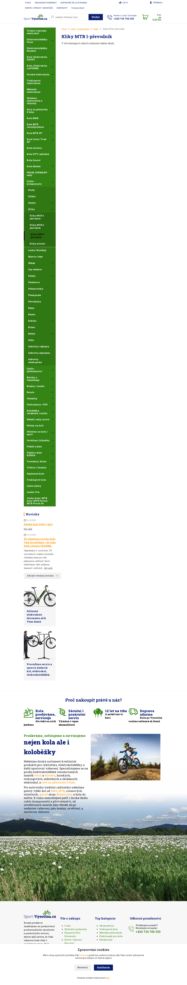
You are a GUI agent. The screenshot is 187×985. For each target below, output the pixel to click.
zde (107, 977)
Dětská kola (105, 939)
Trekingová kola (108, 929)
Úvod (64, 29)
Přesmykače (34, 295)
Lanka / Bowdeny (37, 250)
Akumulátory (106, 925)
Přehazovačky (35, 288)
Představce (34, 282)
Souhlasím (103, 967)
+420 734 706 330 (124, 18)
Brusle (30, 392)
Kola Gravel (33, 160)
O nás (67, 925)
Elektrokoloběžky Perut (37, 40)
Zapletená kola (35, 473)
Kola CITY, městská (38, 154)
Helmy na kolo (35, 425)
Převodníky (34, 301)
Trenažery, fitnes (36, 461)
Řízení (31, 327)
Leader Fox (33, 492)
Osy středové (35, 269)
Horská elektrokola (38, 74)
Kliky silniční (37, 243)
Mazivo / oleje (35, 256)
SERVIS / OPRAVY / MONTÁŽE (39, 8)
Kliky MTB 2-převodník (37, 226)
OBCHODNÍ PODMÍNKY (46, 2)
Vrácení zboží (77, 8)
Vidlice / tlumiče (36, 467)
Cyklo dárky (34, 485)
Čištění (32, 196)
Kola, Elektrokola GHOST (37, 58)
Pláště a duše (34, 446)
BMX (54, 791)
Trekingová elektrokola (33, 82)
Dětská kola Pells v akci (38, 524)
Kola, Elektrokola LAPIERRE (37, 67)
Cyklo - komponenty (34, 182)
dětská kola (64, 794)
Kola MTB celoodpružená (35, 125)
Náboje (31, 263)
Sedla (31, 340)
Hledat (96, 17)
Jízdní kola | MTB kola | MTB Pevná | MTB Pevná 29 (37, 501)
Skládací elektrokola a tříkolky (34, 101)
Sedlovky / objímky (38, 346)
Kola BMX (33, 118)
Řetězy (31, 333)
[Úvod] (35, 17)
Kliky (31, 209)
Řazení (31, 314)
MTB (62, 791)
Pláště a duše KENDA (34, 454)
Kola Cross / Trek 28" (36, 140)
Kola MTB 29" (34, 133)
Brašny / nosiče (35, 386)
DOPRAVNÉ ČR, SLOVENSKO (73, 2)
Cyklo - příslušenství (34, 370)
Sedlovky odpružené (39, 353)
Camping (32, 398)
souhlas (83, 955)
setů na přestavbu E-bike (58, 782)
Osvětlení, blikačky (38, 440)
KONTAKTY (62, 8)
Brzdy (31, 190)
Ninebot (50, 775)
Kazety (32, 202)
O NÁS (28, 2)
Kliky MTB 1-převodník (37, 236)
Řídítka (32, 320)
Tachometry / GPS (37, 404)
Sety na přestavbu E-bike (37, 110)
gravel (43, 794)
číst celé (28, 529)
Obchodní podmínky (75, 929)
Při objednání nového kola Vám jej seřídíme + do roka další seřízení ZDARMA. (40, 542)
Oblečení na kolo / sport (37, 433)
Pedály (32, 276)
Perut (38, 775)
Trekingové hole (36, 479)
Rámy (31, 308)
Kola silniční (34, 147)
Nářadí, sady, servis (38, 419)
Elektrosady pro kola (110, 936)
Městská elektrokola (33, 90)
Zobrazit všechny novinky (40, 575)
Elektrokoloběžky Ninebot (37, 49)
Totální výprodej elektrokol (36, 32)
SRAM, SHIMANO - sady (38, 173)
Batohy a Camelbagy (33, 378)
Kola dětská (33, 166)
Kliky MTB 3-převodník (37, 217)
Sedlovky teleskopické (35, 361)
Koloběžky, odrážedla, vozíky (37, 412)
